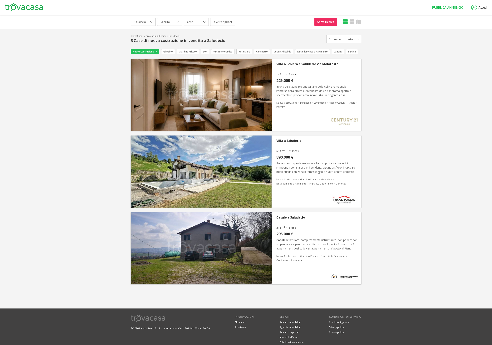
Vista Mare (244, 51)
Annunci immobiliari (290, 322)
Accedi (483, 7)
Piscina (352, 51)
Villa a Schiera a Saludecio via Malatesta (307, 64)
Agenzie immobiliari (290, 327)
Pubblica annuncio (448, 7)
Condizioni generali (339, 322)
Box (205, 51)
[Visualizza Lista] (345, 21)
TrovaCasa (136, 36)
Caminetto (262, 51)
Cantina (338, 51)
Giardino (168, 51)
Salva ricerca (325, 22)
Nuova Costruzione (143, 51)
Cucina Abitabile (282, 51)
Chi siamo (240, 322)
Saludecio (174, 36)
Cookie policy (336, 332)
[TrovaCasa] (24, 7)
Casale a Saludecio (290, 217)
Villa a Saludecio (288, 141)
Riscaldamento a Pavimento (312, 51)
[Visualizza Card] (351, 21)
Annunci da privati (289, 332)
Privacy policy (336, 327)
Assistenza (240, 327)
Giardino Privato (188, 51)
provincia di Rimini (156, 36)
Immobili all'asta (289, 337)
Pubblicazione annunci (292, 342)
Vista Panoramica (222, 51)
